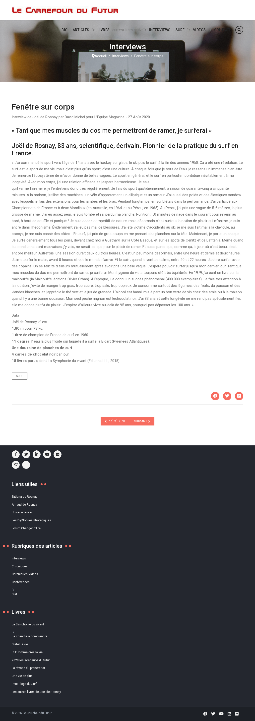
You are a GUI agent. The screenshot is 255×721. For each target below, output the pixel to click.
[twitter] (26, 454)
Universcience (22, 512)
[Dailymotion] (26, 465)
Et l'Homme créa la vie (27, 652)
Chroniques (20, 566)
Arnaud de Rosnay (24, 504)
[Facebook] (215, 396)
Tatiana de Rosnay (24, 496)
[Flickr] (58, 454)
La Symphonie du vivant (28, 624)
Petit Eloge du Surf (24, 684)
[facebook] (16, 454)
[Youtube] (47, 454)
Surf (180, 30)
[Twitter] (227, 396)
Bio (65, 30)
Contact (222, 30)
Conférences (21, 582)
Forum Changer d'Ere (26, 528)
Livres (104, 30)
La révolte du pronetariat (28, 668)
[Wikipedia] (16, 465)
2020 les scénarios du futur (31, 660)
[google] (37, 454)
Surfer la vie (20, 644)
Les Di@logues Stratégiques (31, 520)
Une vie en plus (22, 676)
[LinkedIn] (239, 396)
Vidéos (199, 30)
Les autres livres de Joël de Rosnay (36, 692)
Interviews (160, 30)
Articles (81, 30)
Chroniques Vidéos (25, 574)
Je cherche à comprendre (29, 636)
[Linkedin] (229, 714)
